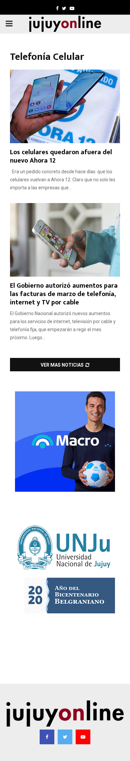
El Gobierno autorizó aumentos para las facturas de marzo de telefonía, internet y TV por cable (64, 294)
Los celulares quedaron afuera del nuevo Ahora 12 (61, 156)
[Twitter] (65, 737)
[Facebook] (47, 737)
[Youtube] (83, 737)
